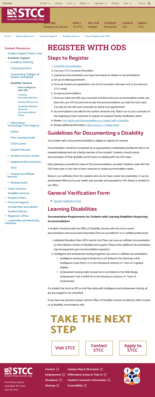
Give (126, 3)
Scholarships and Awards (23, 207)
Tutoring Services (21, 68)
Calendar (98, 3)
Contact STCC (99, 348)
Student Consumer (87, 380)
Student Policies (17, 211)
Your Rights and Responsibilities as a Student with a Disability (95, 120)
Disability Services (71, 36)
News (83, 3)
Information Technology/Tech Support (23, 124)
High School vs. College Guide (103, 125)
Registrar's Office (18, 216)
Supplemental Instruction (25, 162)
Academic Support (48, 36)
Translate (7, 3)
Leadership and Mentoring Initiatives (22, 222)
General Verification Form (67, 201)
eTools (43, 3)
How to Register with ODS (97, 36)
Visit (69, 3)
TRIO (13, 168)
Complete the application (68, 66)
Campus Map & (83, 369)
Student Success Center (24, 156)
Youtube (127, 380)
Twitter (136, 371)
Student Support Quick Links (25, 53)
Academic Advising (21, 62)
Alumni (115, 3)
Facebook (127, 371)
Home (7, 36)
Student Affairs (17, 198)
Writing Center (19, 183)
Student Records (20, 150)
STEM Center (18, 144)
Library (58, 3)
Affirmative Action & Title (85, 374)
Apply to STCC (133, 348)
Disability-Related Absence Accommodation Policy (27, 111)
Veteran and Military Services (21, 175)
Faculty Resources (28, 102)
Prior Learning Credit (22, 137)
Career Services (17, 189)
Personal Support (18, 202)
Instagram (136, 380)
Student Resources (25, 36)
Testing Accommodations (28, 96)
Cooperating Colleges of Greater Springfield (25, 75)
